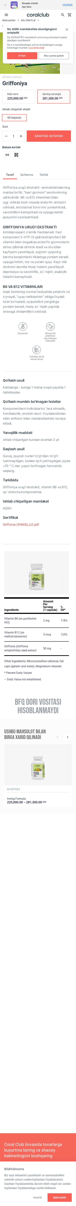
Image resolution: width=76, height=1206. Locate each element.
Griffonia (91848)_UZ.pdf (21, 524)
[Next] (67, 737)
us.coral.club (36, 47)
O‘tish (22, 55)
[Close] (5, 5)
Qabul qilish (59, 1197)
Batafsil (37, 1197)
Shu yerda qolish (54, 55)
